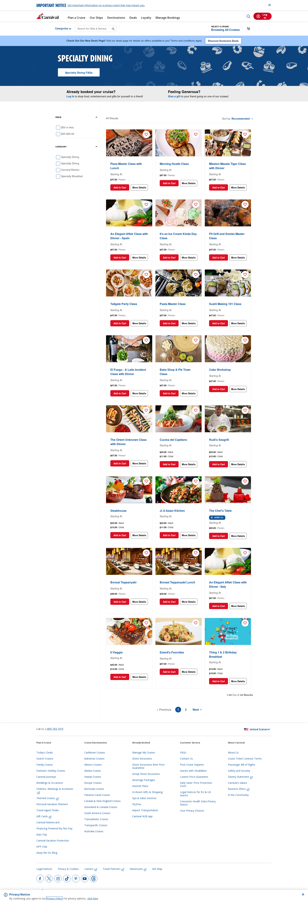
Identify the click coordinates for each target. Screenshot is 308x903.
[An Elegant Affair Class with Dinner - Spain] (129, 213)
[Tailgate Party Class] (129, 283)
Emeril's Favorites (172, 652)
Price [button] (58, 117)
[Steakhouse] (129, 489)
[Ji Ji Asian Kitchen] (178, 489)
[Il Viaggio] (129, 631)
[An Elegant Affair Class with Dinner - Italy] (228, 561)
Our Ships (96, 18)
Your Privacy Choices (192, 810)
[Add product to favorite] (146, 134)
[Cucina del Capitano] (178, 418)
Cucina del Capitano (173, 440)
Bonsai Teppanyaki (123, 582)
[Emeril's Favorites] (178, 631)
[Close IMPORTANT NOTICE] (269, 5)
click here (92, 898)
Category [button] (60, 146)
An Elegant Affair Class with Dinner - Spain (129, 236)
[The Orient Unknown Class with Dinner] (129, 418)
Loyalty (146, 18)
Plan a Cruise (76, 18)
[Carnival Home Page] (47, 16)
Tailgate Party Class (123, 304)
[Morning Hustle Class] (178, 143)
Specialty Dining (79, 72)
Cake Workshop (220, 370)
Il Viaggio (116, 652)
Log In (70, 96)
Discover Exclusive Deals (223, 40)
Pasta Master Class (173, 304)
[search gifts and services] (113, 28)
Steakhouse (118, 511)
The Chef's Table (220, 511)
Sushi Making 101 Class (225, 304)
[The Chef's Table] (228, 489)
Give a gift (174, 96)
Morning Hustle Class (174, 164)
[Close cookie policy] (303, 894)
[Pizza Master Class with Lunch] (129, 143)
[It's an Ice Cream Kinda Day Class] (178, 213)
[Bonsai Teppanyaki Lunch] (178, 561)
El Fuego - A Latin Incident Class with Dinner (128, 372)
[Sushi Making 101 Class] (228, 283)
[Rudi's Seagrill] (228, 418)
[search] (248, 16)
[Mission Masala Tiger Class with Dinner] (228, 143)
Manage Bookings (168, 18)
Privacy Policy (54, 898)
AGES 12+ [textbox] (219, 517)
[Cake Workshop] (228, 348)
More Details (139, 187)
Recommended (241, 118)
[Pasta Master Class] (178, 283)
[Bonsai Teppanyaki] (129, 561)
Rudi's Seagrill (219, 440)
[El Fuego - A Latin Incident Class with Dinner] (129, 348)
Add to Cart (120, 187)
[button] (225, 28)
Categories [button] (59, 28)
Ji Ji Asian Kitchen (172, 511)
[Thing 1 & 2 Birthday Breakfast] (228, 631)
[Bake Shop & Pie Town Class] (178, 348)
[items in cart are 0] (250, 28)
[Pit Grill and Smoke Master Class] (228, 213)
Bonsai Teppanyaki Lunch (177, 582)
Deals (133, 18)
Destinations (116, 18)
